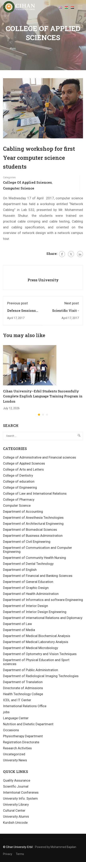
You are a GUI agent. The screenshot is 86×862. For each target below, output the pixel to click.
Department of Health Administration (31, 594)
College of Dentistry (18, 475)
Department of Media (19, 630)
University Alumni (16, 816)
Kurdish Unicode (15, 822)
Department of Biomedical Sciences (30, 530)
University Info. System (20, 798)
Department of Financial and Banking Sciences (37, 576)
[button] (39, 415)
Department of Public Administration (30, 670)
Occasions (11, 730)
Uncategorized (14, 754)
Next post (71, 303)
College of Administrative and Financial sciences (39, 457)
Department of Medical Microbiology (30, 648)
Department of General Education (28, 582)
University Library (16, 804)
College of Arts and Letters (23, 469)
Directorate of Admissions (23, 688)
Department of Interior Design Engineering (34, 612)
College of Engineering (20, 487)
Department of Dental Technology (28, 564)
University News (15, 760)
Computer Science (18, 188)
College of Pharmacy (18, 499)
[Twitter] (71, 254)
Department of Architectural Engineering (33, 524)
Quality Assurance (16, 780)
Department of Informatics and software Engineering (43, 600)
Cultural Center (14, 810)
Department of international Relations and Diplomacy (42, 618)
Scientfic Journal (15, 786)
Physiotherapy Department (23, 736)
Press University (43, 280)
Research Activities (17, 748)
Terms (20, 854)
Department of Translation (23, 682)
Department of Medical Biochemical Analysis (36, 636)
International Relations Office (24, 706)
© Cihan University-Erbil (18, 847)
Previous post (17, 303)
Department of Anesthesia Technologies (33, 518)
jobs (6, 712)
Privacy (7, 854)
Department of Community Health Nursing (34, 558)
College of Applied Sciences (27, 182)
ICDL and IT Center (17, 700)
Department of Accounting (23, 512)
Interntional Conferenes (21, 792)
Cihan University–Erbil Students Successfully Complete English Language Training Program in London (42, 396)
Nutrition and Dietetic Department (28, 724)
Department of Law (17, 624)
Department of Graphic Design (26, 588)
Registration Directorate (21, 742)
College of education (18, 481)
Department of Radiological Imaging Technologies (41, 676)
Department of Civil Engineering (26, 542)
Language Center (16, 718)
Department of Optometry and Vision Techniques (40, 654)
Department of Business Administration (33, 536)
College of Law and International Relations (35, 493)
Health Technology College (23, 694)
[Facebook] (62, 254)
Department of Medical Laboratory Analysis (35, 642)
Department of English (20, 570)
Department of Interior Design (25, 606)
